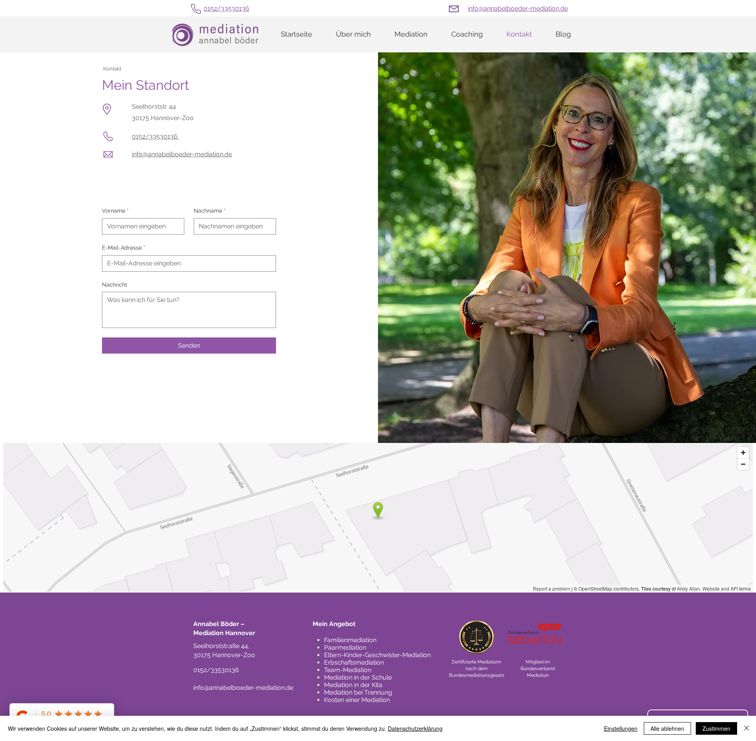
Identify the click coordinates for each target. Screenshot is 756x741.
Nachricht (114, 285)
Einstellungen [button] (620, 728)
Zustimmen (716, 728)
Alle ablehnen (667, 728)
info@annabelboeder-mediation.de (518, 8)
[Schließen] (746, 728)
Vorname (115, 210)
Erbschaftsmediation (354, 662)
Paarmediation (345, 647)
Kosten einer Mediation (357, 700)
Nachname (210, 210)
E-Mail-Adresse (123, 248)
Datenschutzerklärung (415, 728)
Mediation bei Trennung (358, 692)
